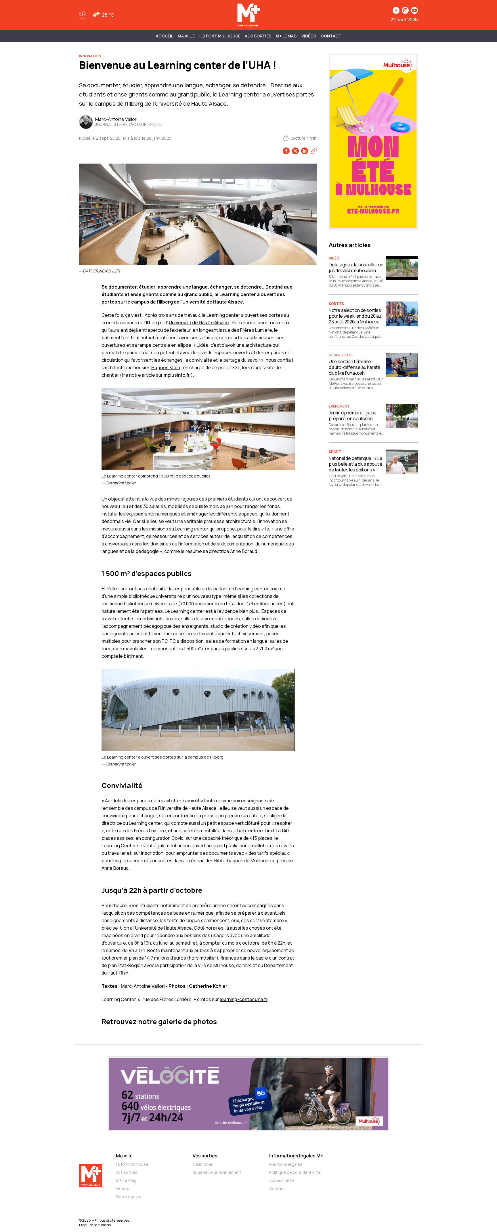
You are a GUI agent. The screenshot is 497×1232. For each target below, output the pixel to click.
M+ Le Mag (286, 36)
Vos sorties (258, 36)
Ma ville (124, 1156)
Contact (331, 36)
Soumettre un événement (217, 1172)
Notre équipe (129, 1196)
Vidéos (308, 36)
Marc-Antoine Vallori (143, 986)
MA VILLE (186, 36)
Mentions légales (285, 1164)
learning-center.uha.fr (243, 999)
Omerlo (105, 1224)
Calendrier (203, 1164)
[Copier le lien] (313, 150)
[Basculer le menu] (82, 15)
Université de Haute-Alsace (199, 322)
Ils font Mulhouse (132, 1164)
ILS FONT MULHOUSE (219, 36)
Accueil (164, 36)
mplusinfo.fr (177, 375)
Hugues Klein (165, 367)
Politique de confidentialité (295, 1172)
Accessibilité (281, 1180)
